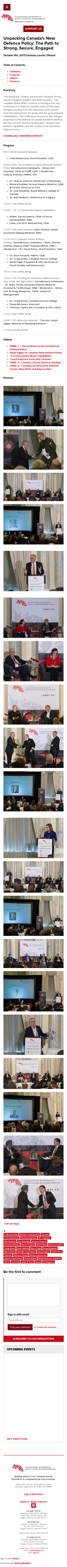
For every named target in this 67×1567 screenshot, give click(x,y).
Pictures (14, 81)
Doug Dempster (50, 1248)
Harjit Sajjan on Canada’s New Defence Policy (36, 352)
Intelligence (48, 1262)
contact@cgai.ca (36, 1550)
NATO (7, 1262)
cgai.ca (36, 1553)
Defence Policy (20, 1255)
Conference (57, 1251)
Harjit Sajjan (43, 1251)
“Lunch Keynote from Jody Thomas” (31, 359)
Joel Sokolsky (24, 1241)
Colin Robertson (11, 1238)
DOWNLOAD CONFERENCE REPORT (23, 135)
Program (15, 74)
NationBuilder (22, 1563)
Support (24, 1501)
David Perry (41, 1245)
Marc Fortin (9, 1251)
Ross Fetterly (23, 1248)
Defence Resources (38, 1255)
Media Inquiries (39, 1501)
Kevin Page (36, 1248)
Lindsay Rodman (28, 1238)
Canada (45, 1234)
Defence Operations (13, 1258)
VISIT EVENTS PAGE (17, 1438)
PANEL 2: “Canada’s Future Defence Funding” (35, 362)
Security (15, 1262)
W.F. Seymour (44, 1238)
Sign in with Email (33, 1494)
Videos (14, 77)
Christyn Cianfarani (26, 1251)
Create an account (46, 1327)
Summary (15, 71)
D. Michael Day (11, 1234)
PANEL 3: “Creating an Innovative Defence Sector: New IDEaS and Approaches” (34, 367)
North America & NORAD (50, 1258)
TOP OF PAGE (11, 1223)
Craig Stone (9, 1248)
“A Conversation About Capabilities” (31, 355)
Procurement (30, 1258)
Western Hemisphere (29, 1234)
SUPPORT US (33, 28)
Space (38, 1262)
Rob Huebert (10, 1241)
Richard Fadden (11, 1245)
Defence (8, 1255)
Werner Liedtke (56, 1245)
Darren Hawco (27, 1245)
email (15, 1558)
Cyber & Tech (27, 1262)
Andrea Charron (39, 1241)
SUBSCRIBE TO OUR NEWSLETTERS (33, 1338)
